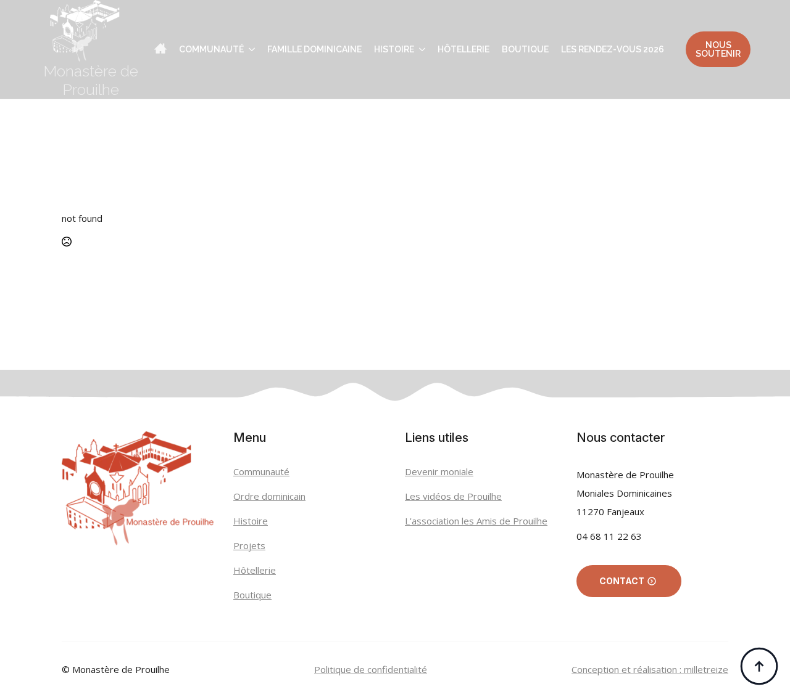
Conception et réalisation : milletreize (650, 669)
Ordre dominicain (269, 496)
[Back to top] (759, 666)
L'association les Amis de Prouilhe (476, 521)
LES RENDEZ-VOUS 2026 (612, 49)
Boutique (525, 49)
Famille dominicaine (314, 49)
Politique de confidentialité (370, 669)
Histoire (394, 49)
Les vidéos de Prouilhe (453, 496)
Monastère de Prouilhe (90, 80)
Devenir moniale (439, 471)
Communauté (211, 49)
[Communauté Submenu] (249, 49)
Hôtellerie (463, 49)
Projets (249, 545)
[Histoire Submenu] (419, 49)
